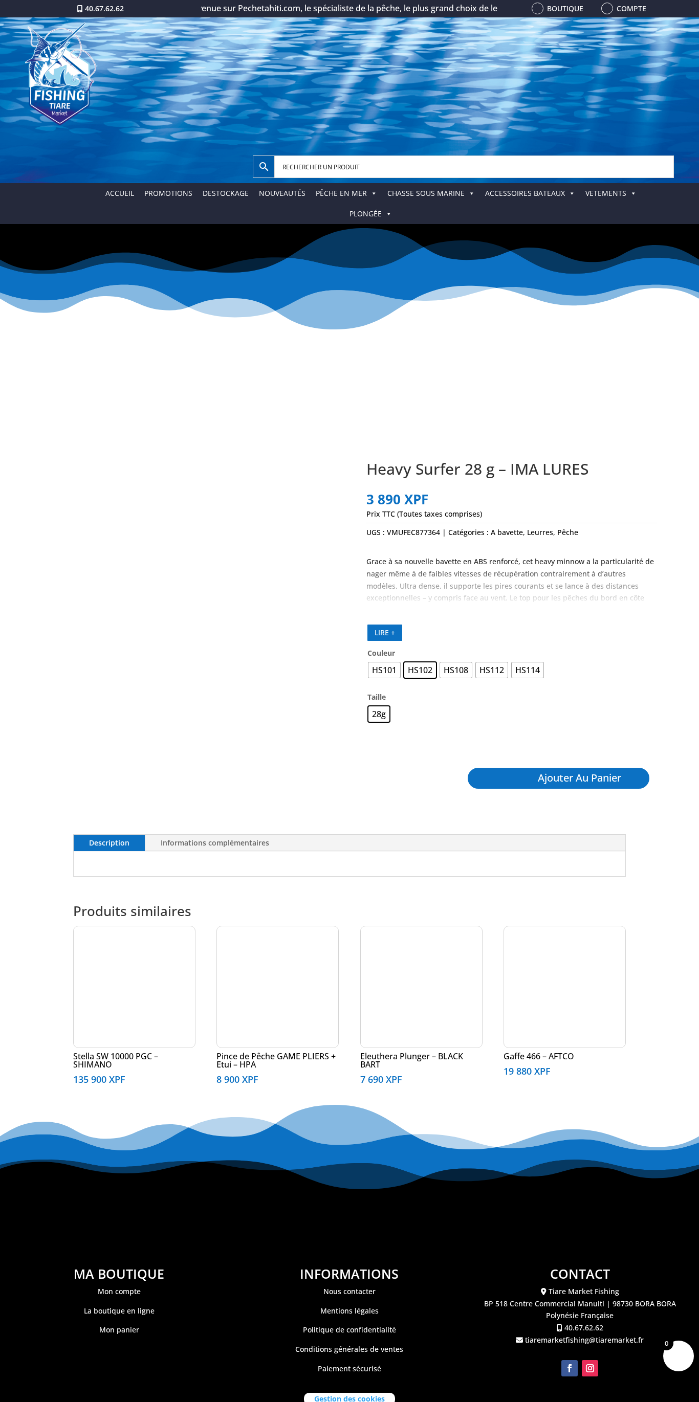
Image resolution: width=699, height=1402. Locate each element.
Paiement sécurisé (349, 1368)
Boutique (565, 8)
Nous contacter (349, 1291)
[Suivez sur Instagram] (590, 1368)
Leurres (540, 532)
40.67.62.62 (104, 8)
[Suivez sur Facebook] (569, 1368)
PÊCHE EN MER (341, 193)
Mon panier (119, 1329)
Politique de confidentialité (349, 1329)
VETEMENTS (605, 193)
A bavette (507, 532)
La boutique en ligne (119, 1311)
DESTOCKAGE (226, 193)
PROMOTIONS (168, 193)
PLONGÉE (366, 213)
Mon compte (119, 1291)
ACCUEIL (119, 193)
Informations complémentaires (215, 843)
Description (109, 843)
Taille (376, 697)
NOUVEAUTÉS (282, 193)
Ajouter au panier (579, 778)
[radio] (384, 670)
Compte (631, 8)
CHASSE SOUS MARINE (426, 193)
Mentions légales (349, 1311)
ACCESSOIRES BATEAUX (525, 193)
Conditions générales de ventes (349, 1349)
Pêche (567, 532)
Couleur (381, 653)
